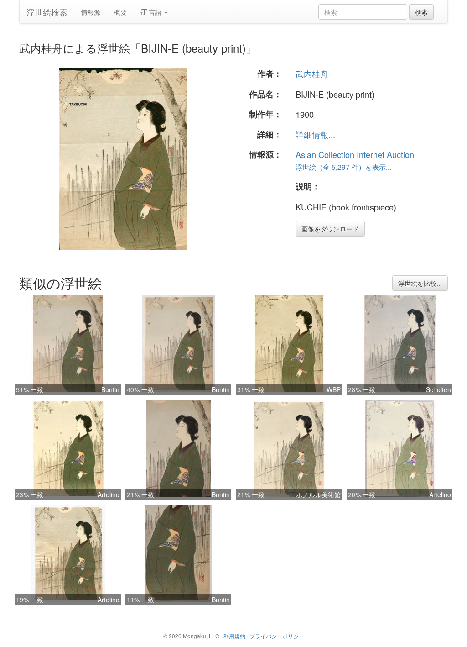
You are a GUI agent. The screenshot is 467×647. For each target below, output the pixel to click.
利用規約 (234, 636)
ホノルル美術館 (318, 494)
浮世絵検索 (46, 12)
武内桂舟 (312, 73)
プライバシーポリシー (276, 636)
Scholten (438, 389)
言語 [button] (155, 11)
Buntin (110, 389)
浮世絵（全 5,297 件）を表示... (343, 167)
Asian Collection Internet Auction (355, 154)
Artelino (108, 494)
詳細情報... (315, 134)
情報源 (90, 11)
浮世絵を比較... (420, 283)
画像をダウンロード (330, 228)
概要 (120, 11)
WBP (334, 389)
